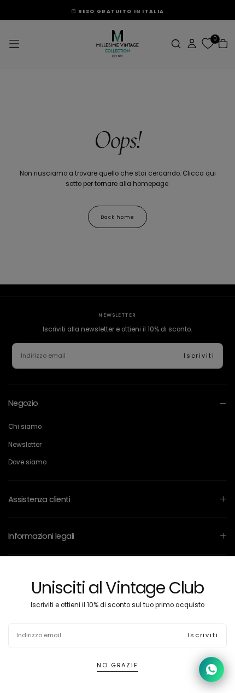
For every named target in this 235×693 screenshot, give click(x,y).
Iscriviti (203, 635)
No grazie (117, 665)
